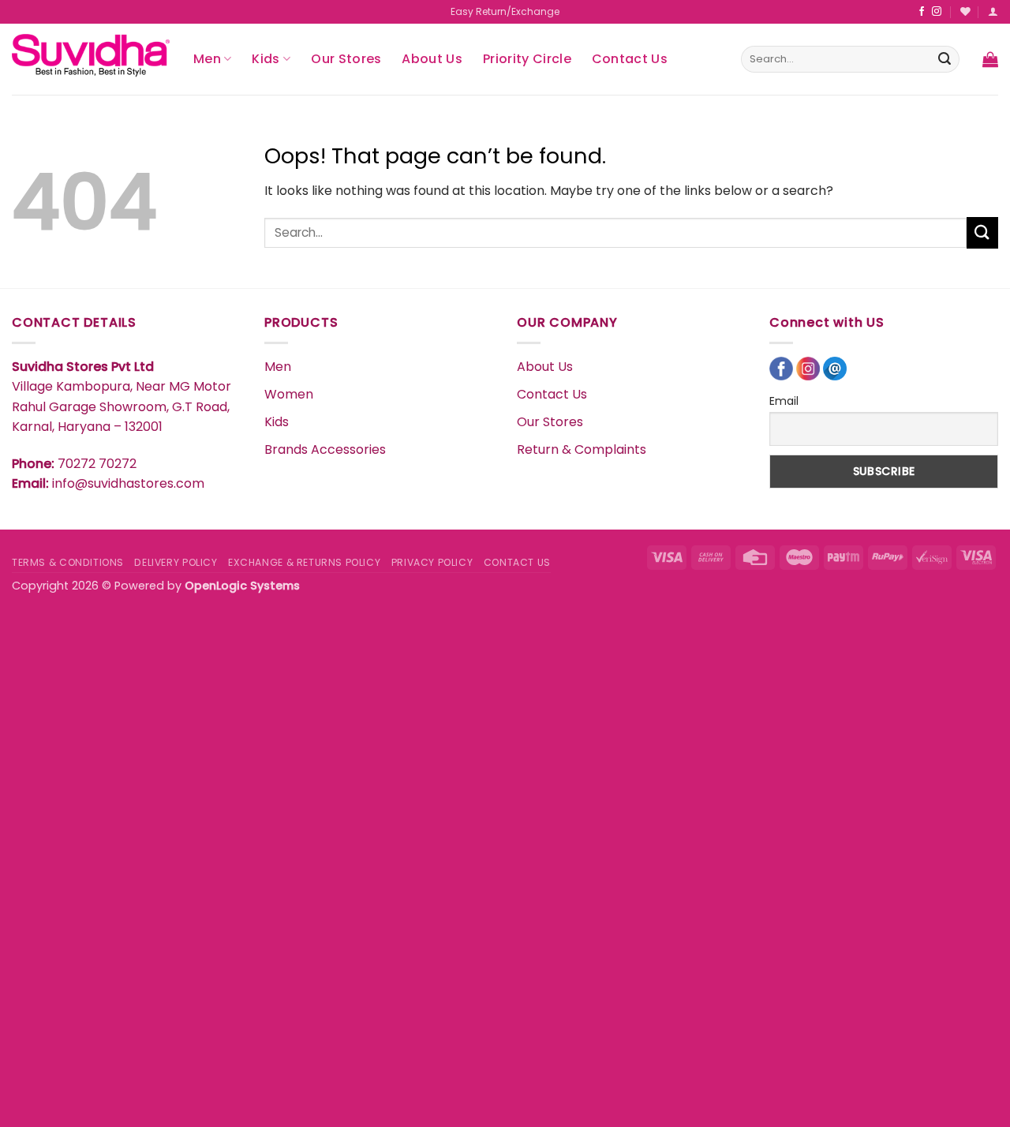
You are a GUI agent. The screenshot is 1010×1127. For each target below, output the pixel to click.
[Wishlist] (965, 11)
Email (784, 401)
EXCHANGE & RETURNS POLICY (304, 562)
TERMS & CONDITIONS (68, 562)
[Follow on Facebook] (921, 11)
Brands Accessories (325, 449)
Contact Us (630, 59)
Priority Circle (527, 59)
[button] (990, 59)
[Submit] (944, 59)
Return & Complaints (581, 449)
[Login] (993, 11)
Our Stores (346, 59)
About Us (432, 59)
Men (207, 59)
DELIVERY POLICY (175, 562)
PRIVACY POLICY (432, 562)
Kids (265, 59)
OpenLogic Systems (242, 585)
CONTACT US (517, 562)
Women (288, 394)
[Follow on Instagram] (936, 11)
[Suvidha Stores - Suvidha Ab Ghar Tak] (91, 59)
